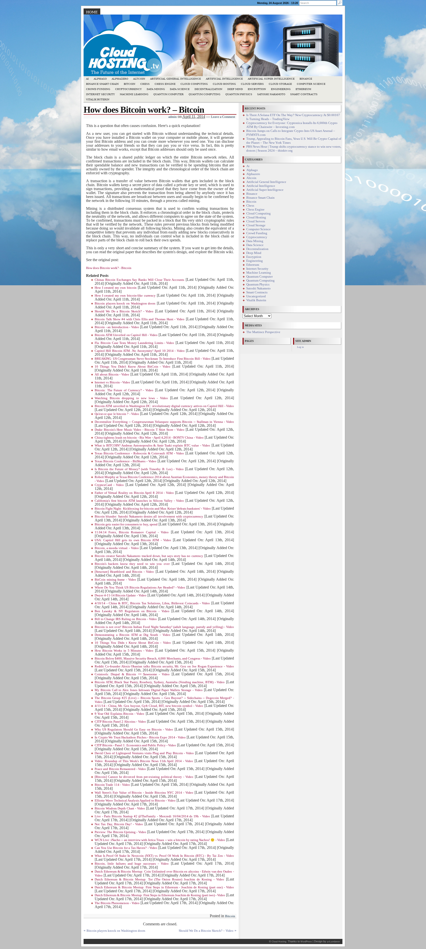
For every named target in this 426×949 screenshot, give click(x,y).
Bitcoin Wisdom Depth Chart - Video (120, 808)
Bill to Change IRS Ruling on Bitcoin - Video (126, 619)
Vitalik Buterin (97, 99)
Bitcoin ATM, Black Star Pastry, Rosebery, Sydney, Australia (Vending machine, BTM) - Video (160, 682)
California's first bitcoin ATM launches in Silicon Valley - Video (139, 500)
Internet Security (100, 94)
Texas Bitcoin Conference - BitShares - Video (125, 461)
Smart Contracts (304, 94)
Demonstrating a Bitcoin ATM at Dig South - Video (132, 635)
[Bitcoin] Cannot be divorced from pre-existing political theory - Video (144, 777)
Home (92, 12)
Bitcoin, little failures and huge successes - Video (132, 863)
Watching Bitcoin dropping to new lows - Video (131, 398)
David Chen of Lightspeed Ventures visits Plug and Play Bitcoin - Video (144, 753)
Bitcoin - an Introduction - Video (117, 327)
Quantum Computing (204, 94)
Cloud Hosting (224, 84)
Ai (87, 78)
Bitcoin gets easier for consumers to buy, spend (126, 524)
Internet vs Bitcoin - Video (112, 382)
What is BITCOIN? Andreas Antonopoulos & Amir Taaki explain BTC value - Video (152, 445)
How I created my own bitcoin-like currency (125, 295)
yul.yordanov (333, 941)
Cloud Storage (280, 84)
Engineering (281, 89)
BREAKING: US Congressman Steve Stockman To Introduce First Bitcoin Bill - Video (153, 358)
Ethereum (303, 89)
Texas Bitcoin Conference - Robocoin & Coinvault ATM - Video (139, 453)
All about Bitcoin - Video (112, 374)
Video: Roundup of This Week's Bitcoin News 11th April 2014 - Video (144, 761)
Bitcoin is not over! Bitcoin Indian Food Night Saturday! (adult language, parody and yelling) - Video (164, 627)
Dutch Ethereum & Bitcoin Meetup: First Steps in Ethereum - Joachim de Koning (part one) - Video (164, 887)
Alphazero (120, 78)
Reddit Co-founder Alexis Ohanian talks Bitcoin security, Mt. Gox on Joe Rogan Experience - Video (164, 666)
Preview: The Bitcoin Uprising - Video (120, 832)
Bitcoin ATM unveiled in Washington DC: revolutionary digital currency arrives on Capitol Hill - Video (164, 406)
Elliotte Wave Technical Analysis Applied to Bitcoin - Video (135, 800)
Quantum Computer (168, 94)
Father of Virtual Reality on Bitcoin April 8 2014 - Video (134, 493)
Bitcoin (129, 84)
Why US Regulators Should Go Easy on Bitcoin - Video (134, 729)
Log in (300, 347)
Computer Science (311, 84)
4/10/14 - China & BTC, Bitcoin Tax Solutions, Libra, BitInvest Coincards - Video (152, 603)
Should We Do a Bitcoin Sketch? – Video (206, 930)
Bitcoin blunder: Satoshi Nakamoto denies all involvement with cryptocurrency (149, 516)
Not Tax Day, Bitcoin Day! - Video (119, 824)
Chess (145, 84)
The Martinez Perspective (263, 332)
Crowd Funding (98, 89)
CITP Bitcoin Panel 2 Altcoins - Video (120, 721)
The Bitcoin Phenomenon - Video (117, 903)
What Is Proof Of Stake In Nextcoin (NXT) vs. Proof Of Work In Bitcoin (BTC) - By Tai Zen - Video (164, 856)
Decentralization (208, 89)
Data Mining (156, 89)
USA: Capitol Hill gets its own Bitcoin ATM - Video (133, 540)
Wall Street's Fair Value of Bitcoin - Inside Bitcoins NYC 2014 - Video (144, 792)
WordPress (306, 941)
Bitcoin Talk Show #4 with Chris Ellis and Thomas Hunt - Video (139, 319)
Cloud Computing (194, 84)
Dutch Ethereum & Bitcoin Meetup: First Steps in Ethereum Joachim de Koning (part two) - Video (160, 895)
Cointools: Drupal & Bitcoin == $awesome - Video (132, 674)
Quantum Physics (238, 94)
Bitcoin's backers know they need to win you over (132, 564)
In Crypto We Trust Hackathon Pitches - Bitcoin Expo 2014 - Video (140, 737)
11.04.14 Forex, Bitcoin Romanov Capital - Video (132, 532)
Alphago (100, 78)
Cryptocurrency (128, 89)
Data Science (180, 89)
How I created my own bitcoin (116, 287)
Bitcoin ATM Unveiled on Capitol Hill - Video (126, 335)
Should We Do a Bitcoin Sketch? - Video (124, 311)
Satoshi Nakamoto (271, 94)
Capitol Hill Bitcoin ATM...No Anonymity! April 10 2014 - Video (140, 351)
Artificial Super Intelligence (271, 78)
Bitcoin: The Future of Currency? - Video (124, 390)
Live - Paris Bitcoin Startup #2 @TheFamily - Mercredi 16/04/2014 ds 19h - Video (152, 816)
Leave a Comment (223, 117)
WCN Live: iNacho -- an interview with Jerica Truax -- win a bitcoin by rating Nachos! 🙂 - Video (160, 840)
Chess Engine (165, 84)
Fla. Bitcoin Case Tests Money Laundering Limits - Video (134, 343)
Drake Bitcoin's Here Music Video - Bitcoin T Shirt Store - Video (139, 429)
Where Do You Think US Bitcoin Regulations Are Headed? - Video (140, 587)
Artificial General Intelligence (175, 78)
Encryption (257, 89)
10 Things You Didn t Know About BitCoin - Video (133, 643)
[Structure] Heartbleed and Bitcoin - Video (124, 571)
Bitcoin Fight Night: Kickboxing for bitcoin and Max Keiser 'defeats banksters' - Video (153, 508)
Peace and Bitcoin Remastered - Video (120, 769)
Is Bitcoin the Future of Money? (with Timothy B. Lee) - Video (139, 469)
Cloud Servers (252, 84)
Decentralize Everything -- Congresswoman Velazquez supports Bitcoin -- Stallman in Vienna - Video (164, 422)
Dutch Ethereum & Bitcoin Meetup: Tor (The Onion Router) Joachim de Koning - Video (159, 879)
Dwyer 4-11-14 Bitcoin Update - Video (120, 595)
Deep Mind (235, 89)
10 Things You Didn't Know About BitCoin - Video (132, 366)
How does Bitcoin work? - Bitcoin (108, 268)
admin (172, 117)
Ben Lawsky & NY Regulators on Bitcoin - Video (132, 611)
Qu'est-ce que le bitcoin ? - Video (117, 414)
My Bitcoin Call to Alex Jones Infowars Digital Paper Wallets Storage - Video (149, 690)
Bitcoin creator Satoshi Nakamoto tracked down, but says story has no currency (149, 556)
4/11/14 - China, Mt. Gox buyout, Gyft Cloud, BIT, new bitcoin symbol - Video (149, 706)
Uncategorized (256, 296)
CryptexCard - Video (109, 485)
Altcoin (139, 78)
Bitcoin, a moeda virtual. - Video (117, 548)
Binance (306, 78)
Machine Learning (134, 94)
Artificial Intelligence (224, 78)
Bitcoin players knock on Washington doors (125, 303)
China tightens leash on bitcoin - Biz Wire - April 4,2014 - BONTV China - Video (149, 437)
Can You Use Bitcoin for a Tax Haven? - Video (126, 848)
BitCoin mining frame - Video (115, 579)
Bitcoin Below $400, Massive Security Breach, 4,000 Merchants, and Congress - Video (153, 658)
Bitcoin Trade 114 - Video (112, 785)
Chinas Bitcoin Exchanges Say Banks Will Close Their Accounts (139, 280)
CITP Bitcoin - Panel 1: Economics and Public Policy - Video (135, 745)
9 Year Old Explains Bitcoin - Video (119, 714)
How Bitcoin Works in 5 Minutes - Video (124, 650)
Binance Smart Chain (102, 84)
